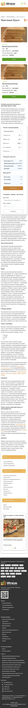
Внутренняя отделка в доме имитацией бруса (13, 662)
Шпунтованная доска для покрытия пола (12, 673)
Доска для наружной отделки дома (11, 667)
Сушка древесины (7, 461)
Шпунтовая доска (7, 487)
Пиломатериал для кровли (8, 671)
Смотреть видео (7, 545)
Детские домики (7, 507)
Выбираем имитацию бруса (9, 658)
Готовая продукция (8, 500)
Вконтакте (7, 689)
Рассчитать (13, 188)
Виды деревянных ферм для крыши (11, 656)
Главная (3, 16)
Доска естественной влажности (11, 479)
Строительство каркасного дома (10, 669)
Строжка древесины (8, 463)
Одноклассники (8, 691)
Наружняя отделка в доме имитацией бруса (13, 660)
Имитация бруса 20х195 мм (10, 83)
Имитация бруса (7, 483)
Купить (14, 59)
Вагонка (5, 489)
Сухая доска (6, 477)
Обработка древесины (9, 465)
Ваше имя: (6, 197)
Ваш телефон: (7, 203)
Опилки (5, 495)
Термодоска (6, 491)
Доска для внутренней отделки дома (11, 664)
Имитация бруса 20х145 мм (10, 46)
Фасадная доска (7, 493)
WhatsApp (6, 686)
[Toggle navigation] (25, 9)
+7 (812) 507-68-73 (8, 684)
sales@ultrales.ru (8, 682)
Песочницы (6, 508)
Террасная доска (7, 481)
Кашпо (5, 505)
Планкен (5, 485)
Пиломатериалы (8, 471)
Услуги (5, 457)
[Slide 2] (15, 548)
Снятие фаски (5, 609)
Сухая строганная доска (9, 475)
